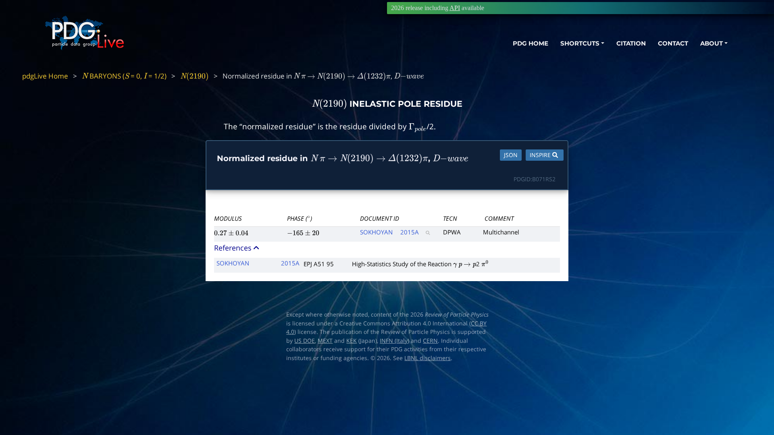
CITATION (631, 43)
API (454, 7)
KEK (351, 340)
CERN (430, 340)
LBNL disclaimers (427, 358)
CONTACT (673, 43)
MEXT (325, 340)
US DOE (304, 340)
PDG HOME (530, 43)
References (234, 248)
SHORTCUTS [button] (579, 43)
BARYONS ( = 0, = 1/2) (124, 76)
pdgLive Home (45, 76)
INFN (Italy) (394, 340)
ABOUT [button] (711, 43)
